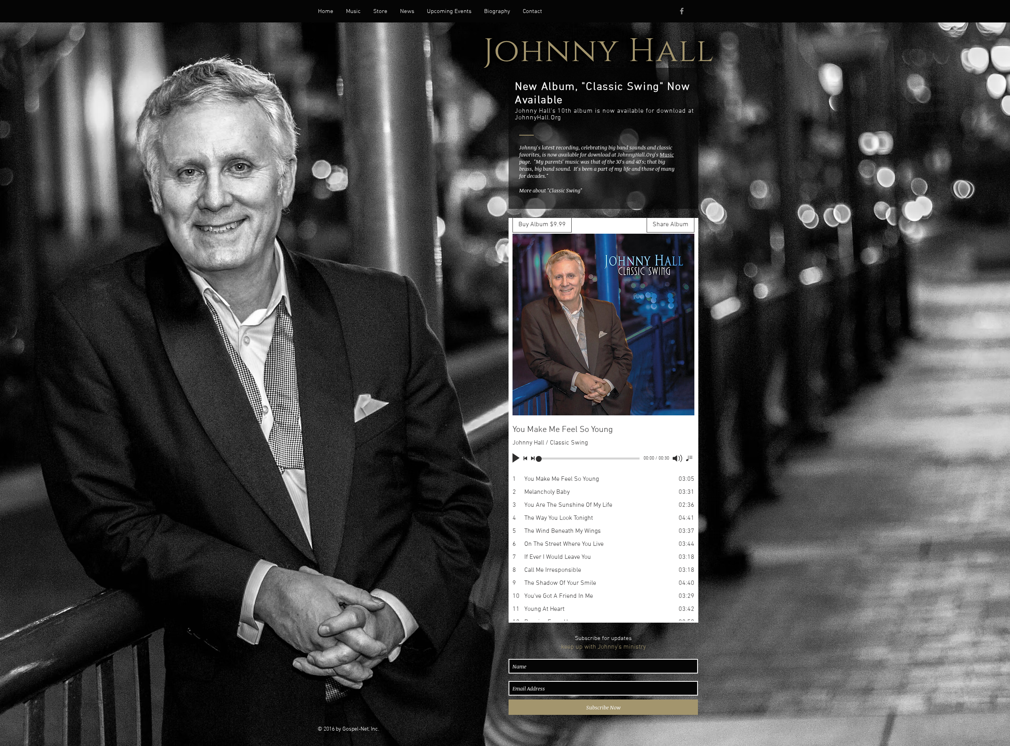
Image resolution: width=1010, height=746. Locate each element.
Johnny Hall (598, 51)
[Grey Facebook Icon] (681, 11)
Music (667, 154)
